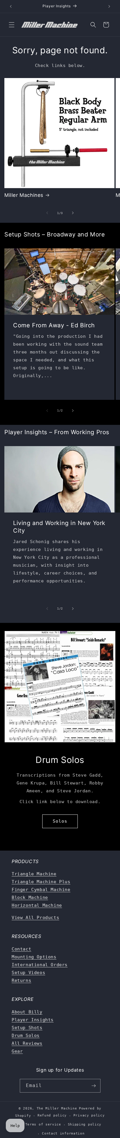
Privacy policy (89, 1115)
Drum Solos (26, 1035)
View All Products (35, 917)
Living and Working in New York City (59, 526)
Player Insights (33, 1019)
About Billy (27, 1012)
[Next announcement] (109, 6)
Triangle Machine (34, 874)
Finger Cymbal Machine (41, 889)
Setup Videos (28, 972)
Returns (21, 980)
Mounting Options (34, 956)
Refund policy (52, 1115)
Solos (60, 821)
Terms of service (43, 1124)
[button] (11, 24)
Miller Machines (23, 195)
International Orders (40, 964)
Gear (17, 1051)
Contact (21, 949)
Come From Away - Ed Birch (54, 325)
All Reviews (27, 1043)
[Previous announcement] (10, 6)
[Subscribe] (93, 1086)
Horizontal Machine (37, 905)
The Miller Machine (57, 1108)
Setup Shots (27, 1027)
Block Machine (30, 897)
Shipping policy (85, 1124)
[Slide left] (47, 212)
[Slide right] (72, 212)
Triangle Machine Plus (41, 881)
